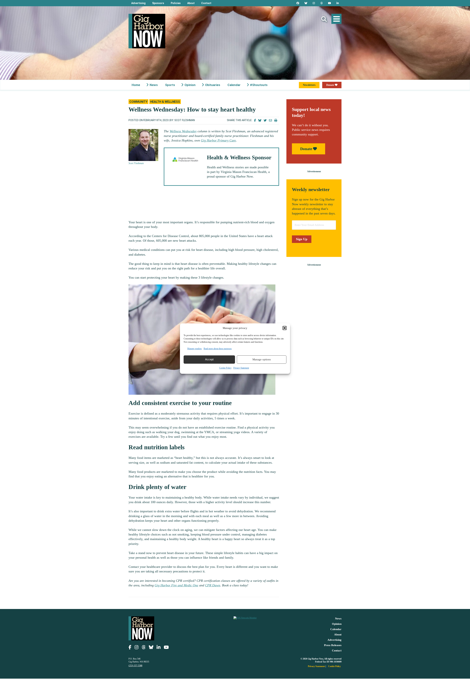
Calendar (234, 85)
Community (138, 101)
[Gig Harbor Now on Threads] (321, 3)
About (191, 3)
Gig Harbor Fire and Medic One (176, 585)
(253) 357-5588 (135, 665)
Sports (170, 85)
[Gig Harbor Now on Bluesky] (306, 3)
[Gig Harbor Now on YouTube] (329, 3)
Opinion (190, 85)
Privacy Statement (241, 368)
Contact (206, 3)
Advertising (138, 3)
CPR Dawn (212, 585)
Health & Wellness (165, 101)
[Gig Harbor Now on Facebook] (298, 3)
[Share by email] (270, 120)
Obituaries (212, 85)
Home (136, 85)
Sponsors (158, 3)
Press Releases (332, 645)
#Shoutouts (258, 85)
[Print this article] (275, 120)
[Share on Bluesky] (259, 120)
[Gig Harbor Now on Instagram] (314, 3)
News (154, 85)
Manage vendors (194, 348)
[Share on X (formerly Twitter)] (265, 120)
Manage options (261, 359)
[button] (284, 328)
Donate (330, 85)
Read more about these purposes (218, 348)
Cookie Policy (225, 368)
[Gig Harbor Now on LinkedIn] (337, 3)
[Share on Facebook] (255, 120)
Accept (209, 359)
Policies (176, 3)
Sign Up (301, 239)
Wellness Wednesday (183, 131)
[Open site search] (324, 19)
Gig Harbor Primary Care (218, 140)
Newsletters (309, 85)
